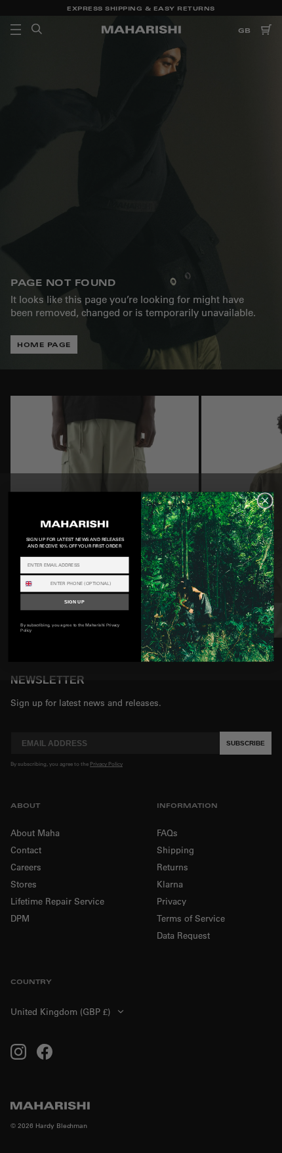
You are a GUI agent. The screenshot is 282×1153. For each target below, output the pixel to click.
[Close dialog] (265, 500)
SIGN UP (74, 602)
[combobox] (34, 583)
